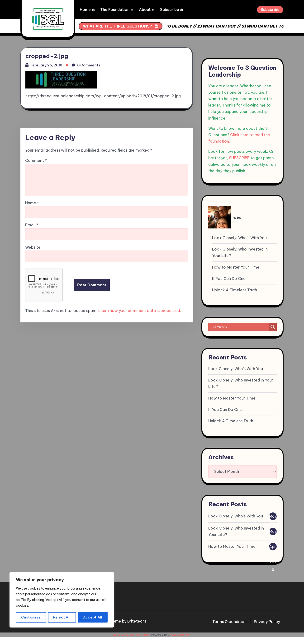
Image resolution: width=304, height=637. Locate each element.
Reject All (62, 617)
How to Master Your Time (235, 267)
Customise (31, 617)
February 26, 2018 (46, 65)
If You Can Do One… (230, 278)
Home (85, 9)
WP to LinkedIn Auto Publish (132, 634)
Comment (36, 160)
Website (32, 247)
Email (31, 225)
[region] (62, 600)
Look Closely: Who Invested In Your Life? (240, 252)
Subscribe (169, 9)
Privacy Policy (267, 621)
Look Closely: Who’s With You (239, 237)
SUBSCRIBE (239, 157)
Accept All (92, 617)
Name (32, 202)
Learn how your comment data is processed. (139, 310)
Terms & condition (229, 621)
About (145, 9)
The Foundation (114, 9)
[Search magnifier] (273, 327)
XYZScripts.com (180, 634)
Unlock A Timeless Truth (234, 290)
